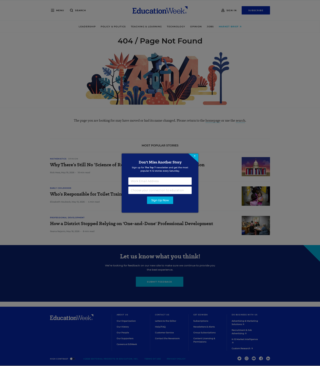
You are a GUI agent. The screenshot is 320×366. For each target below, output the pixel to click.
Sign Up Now (160, 200)
